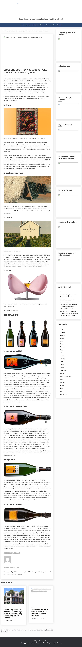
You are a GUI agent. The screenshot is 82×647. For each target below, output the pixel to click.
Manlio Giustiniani (11, 567)
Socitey (62, 382)
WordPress (63, 394)
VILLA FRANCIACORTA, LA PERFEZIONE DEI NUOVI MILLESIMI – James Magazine (40, 612)
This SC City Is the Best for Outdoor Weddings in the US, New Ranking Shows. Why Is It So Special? (13, 613)
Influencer (63, 353)
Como (61, 341)
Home (22, 25)
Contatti (59, 25)
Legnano (62, 356)
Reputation (63, 370)
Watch (62, 391)
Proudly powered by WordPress (30, 643)
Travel (5, 67)
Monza (62, 367)
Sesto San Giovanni (65, 376)
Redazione (18, 76)
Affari (53, 25)
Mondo (62, 364)
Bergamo (62, 335)
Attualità (34, 25)
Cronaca (28, 25)
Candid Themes (57, 643)
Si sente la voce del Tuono (67, 300)
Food (61, 350)
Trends (62, 388)
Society (62, 379)
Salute (48, 25)
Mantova (62, 358)
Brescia (62, 338)
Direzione (16, 620)
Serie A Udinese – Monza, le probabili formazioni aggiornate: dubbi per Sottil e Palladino (69, 313)
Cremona (62, 344)
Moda (41, 25)
